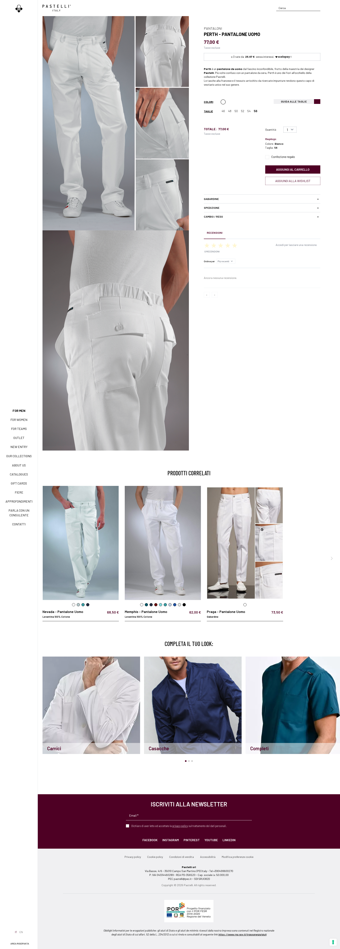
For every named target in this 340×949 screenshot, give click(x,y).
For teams (19, 429)
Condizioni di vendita (181, 856)
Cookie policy (155, 856)
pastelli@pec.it (183, 878)
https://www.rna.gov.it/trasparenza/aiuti (242, 934)
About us (19, 465)
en (21, 932)
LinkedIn (229, 840)
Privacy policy (133, 856)
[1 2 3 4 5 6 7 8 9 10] (290, 130)
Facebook (150, 840)
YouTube (211, 840)
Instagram (170, 840)
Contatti (19, 524)
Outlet (18, 438)
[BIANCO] (223, 102)
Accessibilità (207, 856)
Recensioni (215, 232)
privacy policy (180, 826)
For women (18, 419)
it (16, 932)
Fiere (19, 492)
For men (19, 410)
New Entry (19, 447)
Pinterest (192, 840)
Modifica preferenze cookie (237, 856)
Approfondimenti (19, 501)
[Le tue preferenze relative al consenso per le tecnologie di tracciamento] (333, 942)
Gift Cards (19, 483)
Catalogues (19, 474)
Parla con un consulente (18, 512)
